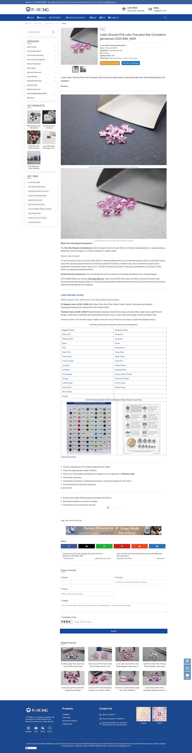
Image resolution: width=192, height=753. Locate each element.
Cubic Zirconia (49, 23)
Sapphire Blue (120, 370)
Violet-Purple (67, 383)
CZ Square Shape (34, 222)
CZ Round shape (34, 182)
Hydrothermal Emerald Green (39, 209)
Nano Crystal (31, 47)
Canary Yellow (68, 361)
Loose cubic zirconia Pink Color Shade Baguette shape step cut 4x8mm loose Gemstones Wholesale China (127, 667)
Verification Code (69, 617)
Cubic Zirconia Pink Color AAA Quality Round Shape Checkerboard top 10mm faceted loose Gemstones (73, 691)
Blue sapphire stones (36, 204)
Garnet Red (66, 387)
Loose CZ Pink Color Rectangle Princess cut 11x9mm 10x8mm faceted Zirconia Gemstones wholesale (100, 691)
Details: (66, 600)
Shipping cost (67, 724)
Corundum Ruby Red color (38, 191)
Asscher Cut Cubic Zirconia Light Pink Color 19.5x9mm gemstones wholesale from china (127, 690)
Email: (65, 589)
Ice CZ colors (120, 383)
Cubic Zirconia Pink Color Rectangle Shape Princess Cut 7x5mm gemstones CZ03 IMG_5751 (154, 691)
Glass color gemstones (37, 196)
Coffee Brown (120, 365)
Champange (67, 374)
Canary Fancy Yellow (123, 374)
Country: (119, 577)
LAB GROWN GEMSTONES (37, 94)
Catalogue (66, 714)
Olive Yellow (67, 392)
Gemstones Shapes (69, 720)
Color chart (66, 717)
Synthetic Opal (32, 85)
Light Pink (119, 361)
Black (64, 343)
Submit (113, 631)
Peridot (65, 396)
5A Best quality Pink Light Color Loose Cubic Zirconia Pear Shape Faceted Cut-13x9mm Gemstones (72, 667)
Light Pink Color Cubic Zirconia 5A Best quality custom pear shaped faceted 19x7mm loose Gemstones (154, 667)
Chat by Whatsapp (131, 63)
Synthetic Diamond (33, 89)
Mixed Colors (120, 387)
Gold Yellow (67, 356)
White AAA (66, 334)
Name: (65, 577)
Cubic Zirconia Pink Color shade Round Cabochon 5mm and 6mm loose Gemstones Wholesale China (100, 667)
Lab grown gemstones (36, 187)
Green (117, 343)
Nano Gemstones (34, 213)
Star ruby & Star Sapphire (36, 60)
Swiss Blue (119, 352)
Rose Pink (66, 352)
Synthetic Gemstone (34, 72)
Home (29, 23)
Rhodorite (119, 334)
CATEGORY (38, 23)
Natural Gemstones (34, 64)
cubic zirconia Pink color (73, 520)
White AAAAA (67, 339)
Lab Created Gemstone (35, 55)
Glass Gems (31, 68)
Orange (65, 378)
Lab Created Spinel (34, 51)
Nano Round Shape (35, 200)
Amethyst (66, 370)
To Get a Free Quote (111, 63)
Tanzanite (119, 339)
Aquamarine (120, 348)
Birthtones (30, 98)
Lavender (66, 365)
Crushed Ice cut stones (37, 218)
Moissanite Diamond (34, 81)
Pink (57, 23)
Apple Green (120, 356)
